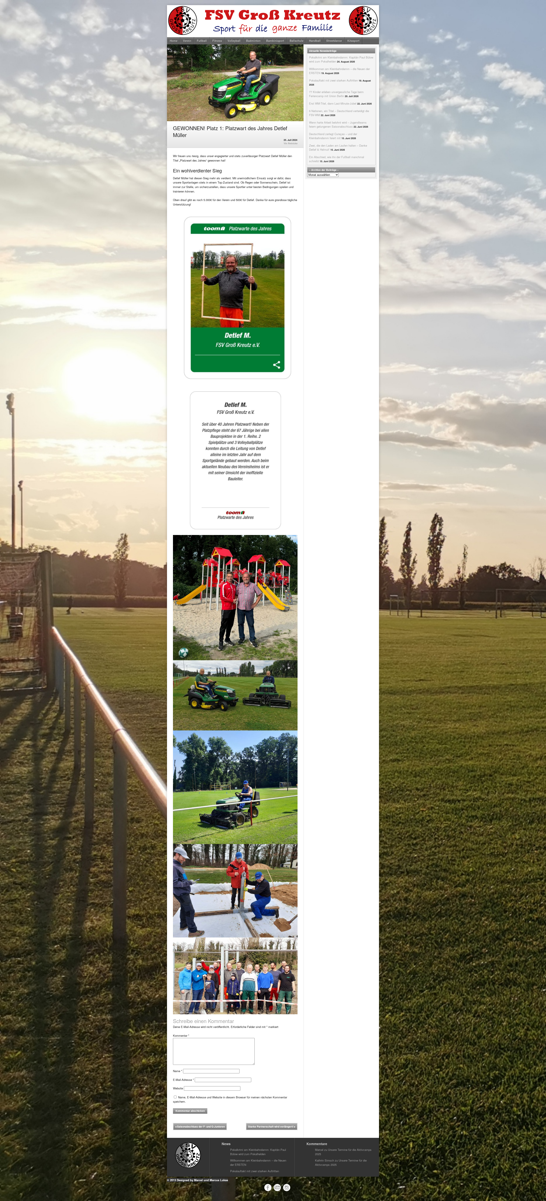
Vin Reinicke (291, 143)
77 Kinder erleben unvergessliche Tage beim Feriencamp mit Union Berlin (336, 94)
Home (173, 41)
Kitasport (353, 41)
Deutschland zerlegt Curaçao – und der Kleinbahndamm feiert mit (333, 136)
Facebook (268, 1187)
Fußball (202, 41)
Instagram (286, 1187)
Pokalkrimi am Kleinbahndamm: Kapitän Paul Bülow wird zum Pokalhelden (258, 1152)
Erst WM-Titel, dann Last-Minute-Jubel (332, 103)
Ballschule (296, 41)
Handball (315, 41)
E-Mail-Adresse (183, 1080)
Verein (187, 41)
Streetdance (334, 41)
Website (178, 1088)
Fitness (217, 41)
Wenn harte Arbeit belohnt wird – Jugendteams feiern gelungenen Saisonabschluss (338, 124)
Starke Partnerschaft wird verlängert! (271, 1126)
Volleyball (234, 41)
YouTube (277, 1187)
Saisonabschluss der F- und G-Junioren (200, 1126)
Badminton (253, 41)
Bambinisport (275, 41)
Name (177, 1071)
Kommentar (181, 1035)
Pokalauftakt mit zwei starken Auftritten (333, 80)
